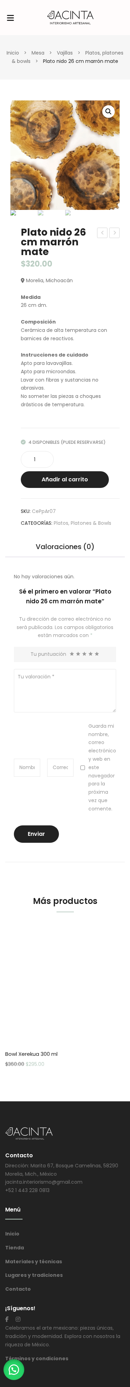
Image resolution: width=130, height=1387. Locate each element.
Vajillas (65, 52)
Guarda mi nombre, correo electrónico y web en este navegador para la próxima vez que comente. (102, 767)
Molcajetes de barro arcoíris (115, 233)
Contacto (18, 1289)
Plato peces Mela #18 (102, 233)
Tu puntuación (48, 654)
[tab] (65, 550)
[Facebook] (7, 1319)
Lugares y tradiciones (34, 1275)
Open (10, 18)
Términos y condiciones (36, 1358)
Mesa (38, 52)
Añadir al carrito (65, 479)
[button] (13, 1369)
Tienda (14, 1247)
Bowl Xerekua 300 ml (31, 1054)
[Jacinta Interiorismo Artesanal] (70, 17)
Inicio (13, 52)
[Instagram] (18, 1319)
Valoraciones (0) (65, 547)
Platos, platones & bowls (82, 523)
